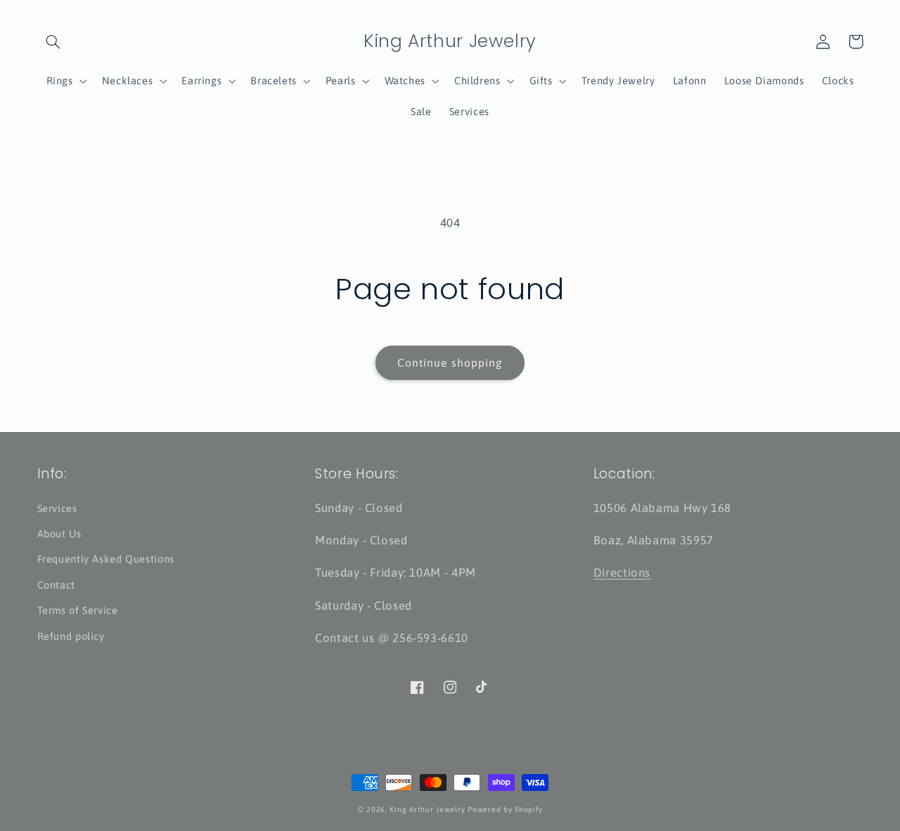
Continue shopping (450, 362)
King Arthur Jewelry (427, 809)
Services (57, 508)
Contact (56, 585)
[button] (53, 41)
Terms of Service (77, 610)
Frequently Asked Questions (105, 559)
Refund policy (71, 636)
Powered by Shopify (505, 809)
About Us (59, 533)
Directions (621, 572)
